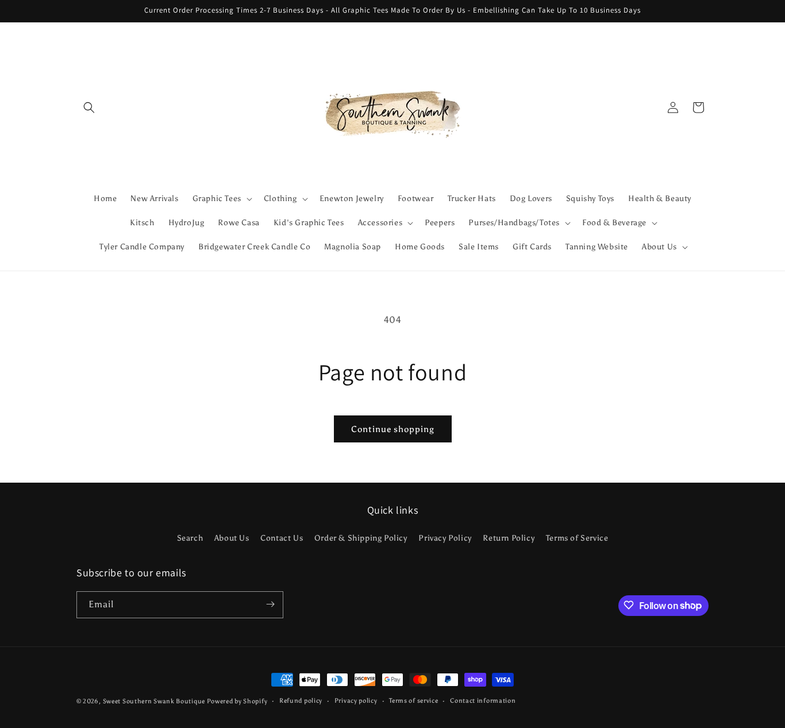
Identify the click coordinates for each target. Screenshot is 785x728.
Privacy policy (356, 700)
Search (190, 539)
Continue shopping (392, 429)
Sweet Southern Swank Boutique (155, 701)
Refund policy (300, 700)
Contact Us (281, 539)
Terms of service (413, 700)
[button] (89, 107)
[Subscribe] (270, 604)
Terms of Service (577, 539)
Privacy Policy (444, 539)
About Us (231, 539)
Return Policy (508, 539)
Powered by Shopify (237, 701)
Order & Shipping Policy (360, 539)
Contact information (482, 700)
